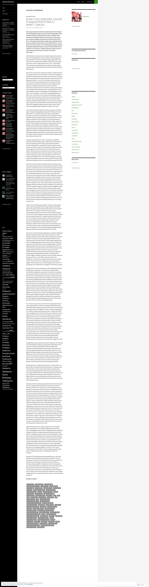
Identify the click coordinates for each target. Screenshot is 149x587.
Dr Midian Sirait (8, 251)
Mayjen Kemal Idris (49, 508)
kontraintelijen (75, 121)
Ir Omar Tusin (42, 497)
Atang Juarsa (57, 488)
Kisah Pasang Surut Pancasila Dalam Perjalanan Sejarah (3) (10, 130)
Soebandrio (5, 366)
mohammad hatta (6, 302)
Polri (6, 334)
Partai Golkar (5, 321)
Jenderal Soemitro (6, 271)
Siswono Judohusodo (43, 519)
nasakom (5, 309)
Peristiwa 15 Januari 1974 (8, 323)
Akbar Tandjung (9, 238)
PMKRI (43, 514)
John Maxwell (30, 499)
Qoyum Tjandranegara (33, 516)
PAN (10, 311)
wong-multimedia (76, 147)
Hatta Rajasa (4, 261)
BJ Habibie (5, 247)
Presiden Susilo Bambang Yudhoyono (8, 356)
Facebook (75, 60)
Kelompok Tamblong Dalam (34, 502)
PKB (8, 331)
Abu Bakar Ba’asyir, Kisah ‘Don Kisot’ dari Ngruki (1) (10, 106)
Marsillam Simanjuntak (33, 506)
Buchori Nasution (31, 491)
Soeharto (44, 521)
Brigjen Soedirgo (51, 489)
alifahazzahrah (75, 99)
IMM (28, 497)
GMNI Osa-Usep (30, 495)
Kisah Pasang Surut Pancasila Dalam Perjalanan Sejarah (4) (10, 111)
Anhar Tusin (30, 488)
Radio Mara (59, 516)
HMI (55, 495)
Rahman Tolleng (6, 361)
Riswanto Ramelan (31, 517)
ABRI (3, 235)
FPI (13, 251)
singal (73, 138)
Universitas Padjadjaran (33, 525)
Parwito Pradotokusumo (33, 514)
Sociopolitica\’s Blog (76, 141)
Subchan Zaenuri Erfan (32, 523)
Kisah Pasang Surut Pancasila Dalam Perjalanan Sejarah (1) (10, 97)
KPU (3, 279)
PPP (8, 334)
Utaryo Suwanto (31, 527)
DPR (3, 252)
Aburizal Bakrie (39, 484)
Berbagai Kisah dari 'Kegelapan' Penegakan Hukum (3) (10, 142)
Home (78, 1)
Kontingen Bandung (48, 502)
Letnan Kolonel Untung (7, 282)
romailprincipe (75, 133)
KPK (13, 277)
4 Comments (40, 27)
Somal (57, 521)
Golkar (4, 256)
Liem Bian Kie (41, 504)
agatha (73, 96)
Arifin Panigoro (48, 488)
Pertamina (4, 331)
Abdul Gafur (30, 484)
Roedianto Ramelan (43, 517)
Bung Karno (6, 250)
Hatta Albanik (6, 259)
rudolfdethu (75, 135)
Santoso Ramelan (31, 519)
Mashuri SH (43, 506)
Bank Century (6, 245)
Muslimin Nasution (44, 512)
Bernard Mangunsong (39, 489)
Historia (28, 16)
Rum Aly (5, 364)
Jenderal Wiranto (7, 273)
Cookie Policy (30, 584)
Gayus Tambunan (6, 253)
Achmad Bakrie (48, 484)
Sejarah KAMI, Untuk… (10, 182)
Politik (33, 16)
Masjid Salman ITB (52, 506)
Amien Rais (12, 240)
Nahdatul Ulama (55, 512)
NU (9, 309)
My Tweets (74, 53)
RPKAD (51, 517)
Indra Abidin (34, 497)
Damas (55, 491)
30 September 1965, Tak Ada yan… (10, 189)
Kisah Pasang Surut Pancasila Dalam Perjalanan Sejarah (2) (10, 102)
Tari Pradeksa (43, 523)
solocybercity (75, 144)
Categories (89, 1)
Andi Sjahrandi (53, 486)
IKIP (59, 495)
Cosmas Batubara (48, 491)
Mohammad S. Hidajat (32, 512)
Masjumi (29, 508)
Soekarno (51, 521)
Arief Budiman (38, 488)
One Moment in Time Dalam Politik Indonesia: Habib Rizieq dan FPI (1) (8, 30)
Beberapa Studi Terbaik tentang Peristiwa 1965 (9, 125)
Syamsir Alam (5, 383)
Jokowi (4, 275)
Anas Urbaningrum (6, 241)
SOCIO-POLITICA (8, 2)
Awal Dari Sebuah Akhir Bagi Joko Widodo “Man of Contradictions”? (8, 41)
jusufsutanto (75, 113)
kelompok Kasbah (45, 501)
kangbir (73, 116)
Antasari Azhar (6, 243)
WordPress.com (75, 149)
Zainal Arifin (41, 527)
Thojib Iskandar (53, 523)
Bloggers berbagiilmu (10, 195)
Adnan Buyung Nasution (33, 486)
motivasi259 (75, 130)
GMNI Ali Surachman (49, 493)
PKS (14, 331)
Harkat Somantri (40, 495)
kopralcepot (75, 124)
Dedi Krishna (30, 493)
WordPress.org (75, 152)
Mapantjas (57, 504)
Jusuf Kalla (4, 277)
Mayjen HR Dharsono (38, 508)
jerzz (73, 110)
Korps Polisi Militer (32, 504)
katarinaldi (74, 119)
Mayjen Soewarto (31, 510)
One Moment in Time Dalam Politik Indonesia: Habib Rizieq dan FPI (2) (8, 24)
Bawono (29, 489)
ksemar (73, 127)
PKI (11, 330)
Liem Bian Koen (49, 504)
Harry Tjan (49, 495)
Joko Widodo (10, 275)
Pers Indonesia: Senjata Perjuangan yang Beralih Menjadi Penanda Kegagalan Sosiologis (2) (10, 135)
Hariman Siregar (5, 257)
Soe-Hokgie (30, 521)
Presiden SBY (5, 340)
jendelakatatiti (75, 107)
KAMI (37, 499)
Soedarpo (37, 521)
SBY (10, 363)
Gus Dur (9, 256)
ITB (56, 497)
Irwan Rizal (50, 497)
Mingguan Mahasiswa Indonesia (45, 510)
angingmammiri (75, 102)
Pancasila (5, 313)
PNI (3, 334)
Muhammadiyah (6, 303)
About (83, 1)
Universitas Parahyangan (47, 525)
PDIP (11, 322)
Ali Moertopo (44, 486)
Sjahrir (53, 519)
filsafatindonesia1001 (77, 105)
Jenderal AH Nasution (8, 263)
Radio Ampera (44, 516)
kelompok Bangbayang (32, 501)
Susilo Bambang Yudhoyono (7, 377)
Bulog (39, 491)
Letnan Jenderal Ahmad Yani (8, 281)
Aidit (3, 238)
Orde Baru (5, 311)
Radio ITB (52, 516)
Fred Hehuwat (38, 493)
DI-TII (11, 249)
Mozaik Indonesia (9, 176)
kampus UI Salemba (45, 499)
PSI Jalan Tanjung (51, 514)
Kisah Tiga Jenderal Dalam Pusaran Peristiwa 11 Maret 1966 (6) (44, 22)
